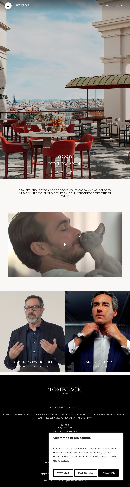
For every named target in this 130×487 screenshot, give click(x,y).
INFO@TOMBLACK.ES (68, 431)
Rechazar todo (85, 473)
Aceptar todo (108, 473)
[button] (8, 6)
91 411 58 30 (66, 428)
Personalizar (63, 473)
